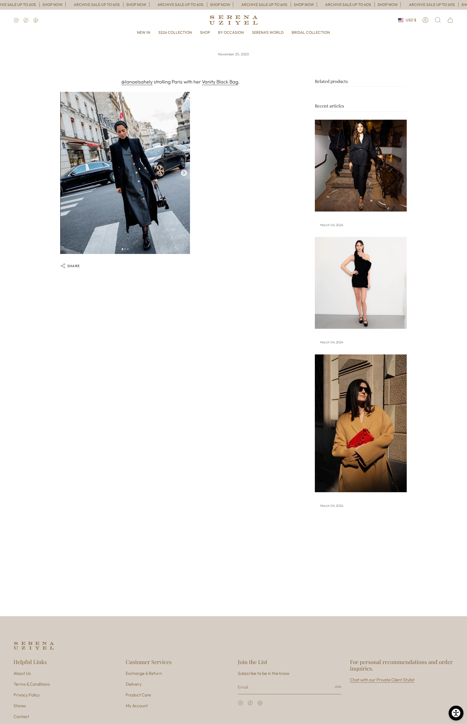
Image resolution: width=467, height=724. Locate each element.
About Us (22, 673)
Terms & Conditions (32, 684)
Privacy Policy (27, 695)
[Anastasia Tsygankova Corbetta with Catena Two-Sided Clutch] (361, 423)
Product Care (138, 695)
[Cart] (450, 20)
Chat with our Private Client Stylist (382, 679)
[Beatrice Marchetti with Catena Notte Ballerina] (361, 283)
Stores (20, 705)
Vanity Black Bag (220, 82)
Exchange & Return (144, 673)
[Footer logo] (34, 645)
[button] (205, 32)
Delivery (134, 684)
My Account (137, 705)
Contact (21, 716)
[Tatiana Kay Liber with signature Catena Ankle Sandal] (361, 166)
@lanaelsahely (137, 82)
